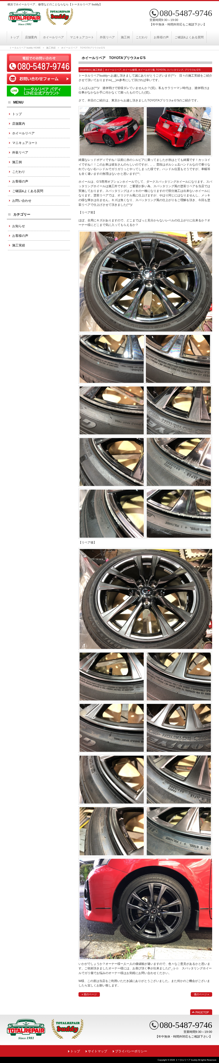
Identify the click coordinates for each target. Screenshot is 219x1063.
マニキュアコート (25, 143)
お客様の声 (20, 181)
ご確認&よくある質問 (27, 191)
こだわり (18, 171)
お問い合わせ (21, 200)
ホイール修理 (130, 69)
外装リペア (20, 152)
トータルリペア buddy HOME (25, 47)
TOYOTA (161, 69)
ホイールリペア (113, 69)
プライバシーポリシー (131, 1051)
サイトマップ (97, 1051)
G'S (198, 69)
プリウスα (190, 69)
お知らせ (18, 226)
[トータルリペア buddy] (41, 23)
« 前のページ (89, 994)
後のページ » (201, 994)
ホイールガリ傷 (146, 69)
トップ (17, 114)
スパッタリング (175, 69)
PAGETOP (202, 1012)
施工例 (17, 162)
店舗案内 (18, 123)
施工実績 (51, 47)
